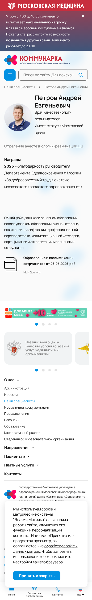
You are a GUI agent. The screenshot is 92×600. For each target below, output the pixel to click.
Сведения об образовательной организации (39, 439)
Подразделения (16, 413)
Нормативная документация (26, 407)
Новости (11, 394)
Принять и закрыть (36, 575)
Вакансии (11, 420)
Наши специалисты (19, 87)
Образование (14, 426)
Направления (16, 447)
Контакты (12, 474)
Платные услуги (19, 465)
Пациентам (14, 456)
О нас (9, 380)
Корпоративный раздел (22, 432)
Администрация (16, 388)
